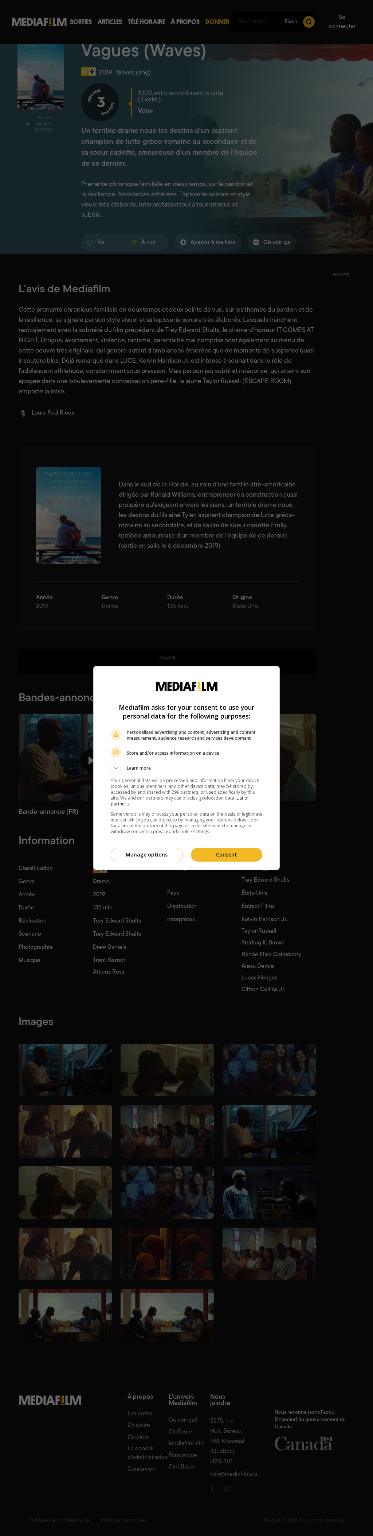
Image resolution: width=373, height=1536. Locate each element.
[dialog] (186, 768)
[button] (186, 768)
